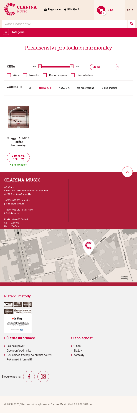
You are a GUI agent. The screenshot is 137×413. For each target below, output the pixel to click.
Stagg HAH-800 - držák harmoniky (18, 141)
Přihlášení (73, 9)
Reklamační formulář (19, 359)
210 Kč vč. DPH (18, 157)
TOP (29, 88)
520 (77, 66)
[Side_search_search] (131, 24)
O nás (77, 346)
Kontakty (78, 355)
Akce (16, 75)
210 (34, 66)
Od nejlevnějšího (85, 88)
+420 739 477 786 (12, 200)
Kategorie (17, 32)
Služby (77, 350)
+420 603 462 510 (12, 210)
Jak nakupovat (15, 346)
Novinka (34, 75)
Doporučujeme (58, 75)
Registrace (54, 9)
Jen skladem (85, 75)
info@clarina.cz (11, 213)
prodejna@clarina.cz (14, 204)
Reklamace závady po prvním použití (29, 355)
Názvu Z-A (64, 88)
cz (129, 10)
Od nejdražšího (109, 88)
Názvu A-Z (45, 88)
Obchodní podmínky (19, 350)
